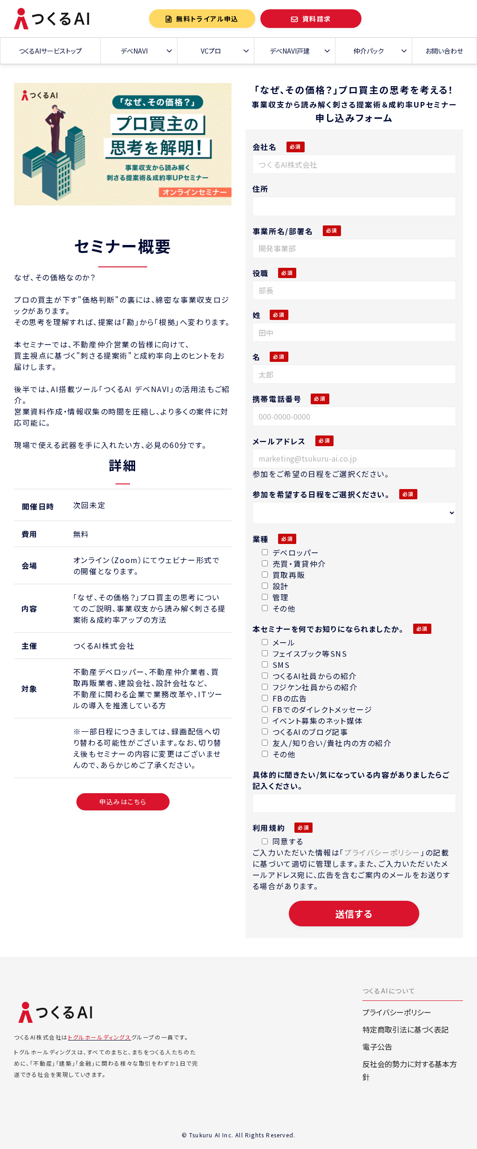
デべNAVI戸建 (290, 50)
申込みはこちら (123, 801)
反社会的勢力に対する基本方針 (409, 1070)
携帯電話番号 (277, 398)
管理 (281, 597)
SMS (281, 664)
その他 (284, 608)
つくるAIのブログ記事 (310, 731)
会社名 (264, 146)
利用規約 (268, 827)
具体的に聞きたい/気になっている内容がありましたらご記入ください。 (351, 780)
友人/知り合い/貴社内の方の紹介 (332, 742)
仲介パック (369, 50)
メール (284, 642)
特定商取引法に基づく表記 (405, 1029)
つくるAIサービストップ (50, 50)
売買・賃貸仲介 (299, 563)
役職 (260, 273)
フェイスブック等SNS (310, 653)
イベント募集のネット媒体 (318, 720)
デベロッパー (296, 552)
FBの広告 (290, 698)
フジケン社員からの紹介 (315, 687)
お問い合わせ (444, 50)
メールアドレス (279, 441)
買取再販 (289, 574)
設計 (281, 585)
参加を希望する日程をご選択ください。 (321, 494)
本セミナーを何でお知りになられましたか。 (328, 628)
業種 (260, 538)
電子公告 (377, 1046)
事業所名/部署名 (282, 231)
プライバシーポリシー (382, 852)
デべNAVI (134, 50)
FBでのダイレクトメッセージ (322, 709)
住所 (260, 188)
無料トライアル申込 (207, 18)
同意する (288, 841)
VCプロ (211, 50)
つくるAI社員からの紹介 (315, 675)
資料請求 (316, 18)
